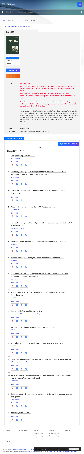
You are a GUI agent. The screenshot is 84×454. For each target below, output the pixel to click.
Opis (8, 58)
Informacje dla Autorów (21, 413)
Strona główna (23, 430)
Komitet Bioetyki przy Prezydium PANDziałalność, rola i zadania (37, 207)
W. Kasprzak (14, 244)
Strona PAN (7, 441)
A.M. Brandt (14, 279)
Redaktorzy (10, 61)
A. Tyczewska (15, 314)
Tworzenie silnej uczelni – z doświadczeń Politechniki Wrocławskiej (38, 242)
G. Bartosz (14, 362)
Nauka (22, 99)
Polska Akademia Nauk (19, 449)
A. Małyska (39, 314)
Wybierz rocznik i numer (68, 144)
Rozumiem (74, 449)
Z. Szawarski (15, 209)
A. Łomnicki (14, 380)
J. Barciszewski (15, 399)
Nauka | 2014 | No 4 (17, 162)
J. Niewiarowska (23, 362)
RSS (13, 76)
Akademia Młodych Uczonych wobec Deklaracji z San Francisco (37, 258)
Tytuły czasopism (22, 20)
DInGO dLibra (31, 451)
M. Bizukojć (14, 260)
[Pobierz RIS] (17, 165)
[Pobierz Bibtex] (22, 165)
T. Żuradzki (14, 298)
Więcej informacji (61, 449)
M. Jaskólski (14, 346)
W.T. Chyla (14, 330)
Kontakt (9, 63)
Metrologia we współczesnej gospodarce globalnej (32, 327)
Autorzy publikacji (54, 436)
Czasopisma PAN (38, 433)
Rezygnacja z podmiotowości (23, 156)
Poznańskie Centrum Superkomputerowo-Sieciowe (63, 451)
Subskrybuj (13, 70)
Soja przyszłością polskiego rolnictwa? (27, 311)
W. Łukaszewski (15, 158)
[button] (13, 165)
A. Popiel (21, 228)
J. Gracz (22, 314)
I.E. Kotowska (15, 177)
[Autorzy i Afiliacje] (26, 165)
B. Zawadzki (14, 228)
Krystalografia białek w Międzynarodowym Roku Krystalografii (37, 343)
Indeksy (51, 430)
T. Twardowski (30, 314)
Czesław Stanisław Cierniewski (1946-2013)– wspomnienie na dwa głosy (41, 359)
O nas (36, 430)
